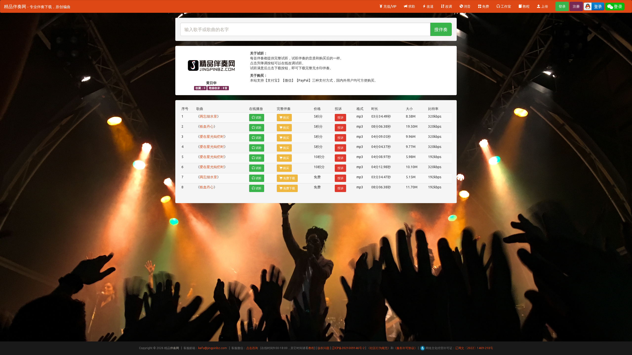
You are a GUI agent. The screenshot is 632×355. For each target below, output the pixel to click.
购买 (285, 117)
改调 (448, 6)
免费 (485, 6)
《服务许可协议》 (405, 348)
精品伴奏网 (37, 6)
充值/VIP (389, 6)
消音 (467, 6)
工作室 (505, 6)
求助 (411, 6)
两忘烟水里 (208, 116)
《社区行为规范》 (379, 348)
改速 (430, 6)
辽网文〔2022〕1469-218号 (474, 348)
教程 (526, 6)
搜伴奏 (441, 29)
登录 (562, 6)
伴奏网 (174, 348)
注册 (576, 6)
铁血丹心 (207, 126)
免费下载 (288, 178)
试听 (258, 117)
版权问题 (323, 348)
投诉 (340, 117)
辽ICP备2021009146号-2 (348, 348)
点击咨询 (252, 348)
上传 (544, 6)
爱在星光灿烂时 (212, 137)
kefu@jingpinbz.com (212, 348)
